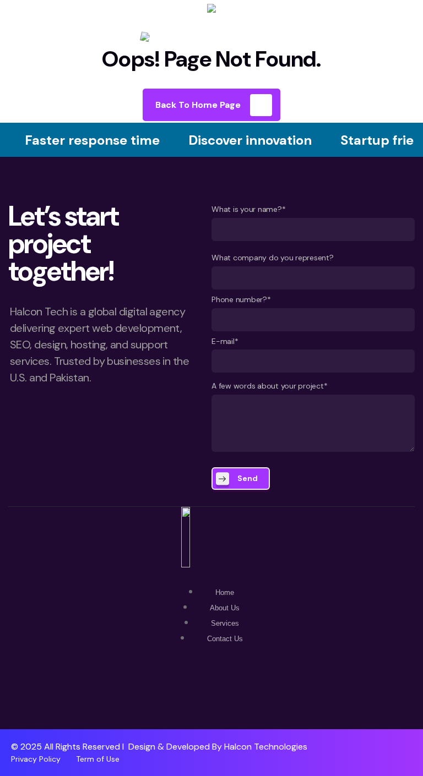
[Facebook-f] (211, 697)
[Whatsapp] (179, 697)
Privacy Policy (36, 759)
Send (247, 478)
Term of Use (98, 759)
